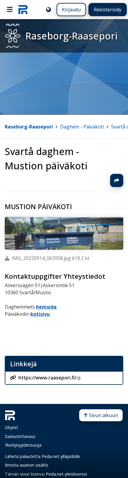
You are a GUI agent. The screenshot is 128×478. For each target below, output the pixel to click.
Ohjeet (11, 427)
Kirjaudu (71, 9)
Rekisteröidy (107, 9)
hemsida (46, 307)
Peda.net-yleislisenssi (66, 474)
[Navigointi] (10, 9)
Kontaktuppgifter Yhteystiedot (55, 276)
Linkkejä (23, 363)
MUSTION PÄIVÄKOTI (38, 206)
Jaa (116, 180)
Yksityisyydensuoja (23, 445)
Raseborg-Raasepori (29, 126)
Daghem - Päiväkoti (82, 126)
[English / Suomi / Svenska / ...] (48, 9)
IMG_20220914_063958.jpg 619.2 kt (50, 258)
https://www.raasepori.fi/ (47, 377)
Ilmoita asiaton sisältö (26, 465)
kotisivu (40, 314)
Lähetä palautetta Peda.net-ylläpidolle (42, 456)
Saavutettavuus (20, 436)
